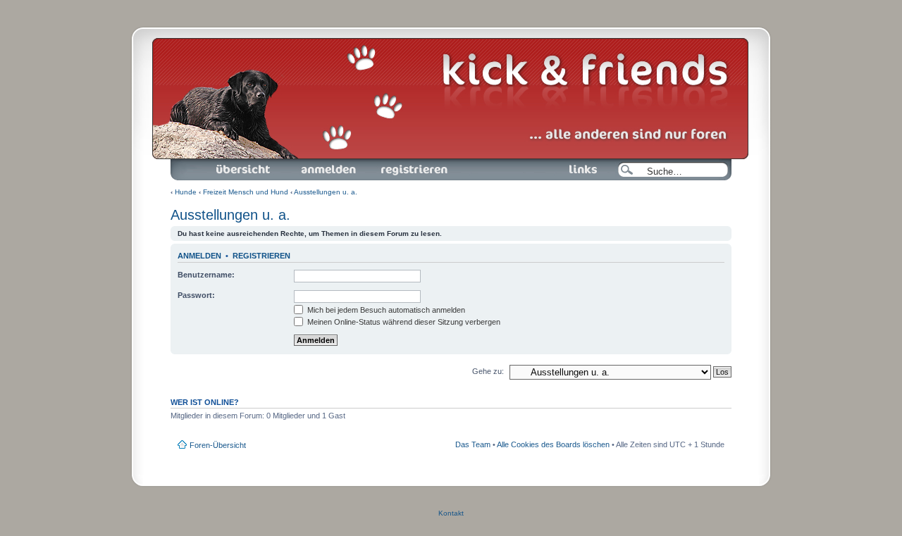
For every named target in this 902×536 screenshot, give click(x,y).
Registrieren (390, 163)
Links (548, 163)
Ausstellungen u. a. (325, 192)
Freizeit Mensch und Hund (245, 192)
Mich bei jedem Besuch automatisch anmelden (385, 310)
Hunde (186, 192)
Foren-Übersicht (227, 163)
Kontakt (451, 513)
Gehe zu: (488, 371)
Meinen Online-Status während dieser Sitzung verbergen (402, 322)
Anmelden (302, 163)
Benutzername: (206, 274)
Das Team (472, 444)
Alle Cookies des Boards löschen (553, 444)
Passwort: (196, 295)
